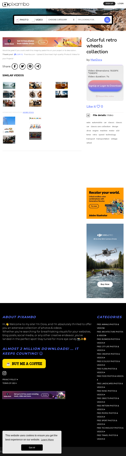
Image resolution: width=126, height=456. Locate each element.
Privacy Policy (9, 380)
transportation (102, 139)
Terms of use (9, 383)
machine (103, 130)
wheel (89, 143)
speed (101, 134)
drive (89, 130)
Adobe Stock (28, 112)
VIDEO (39, 19)
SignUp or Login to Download (105, 86)
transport (91, 139)
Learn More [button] (47, 439)
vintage (114, 139)
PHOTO (24, 19)
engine (95, 130)
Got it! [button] (32, 447)
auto (89, 122)
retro (95, 134)
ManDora (96, 60)
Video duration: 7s (98, 76)
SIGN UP (109, 3)
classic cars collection (100, 126)
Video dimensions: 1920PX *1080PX (103, 71)
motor (111, 130)
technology (111, 134)
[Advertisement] (105, 166)
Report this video (106, 96)
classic (111, 122)
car (105, 122)
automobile (97, 122)
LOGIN (121, 3)
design (115, 126)
